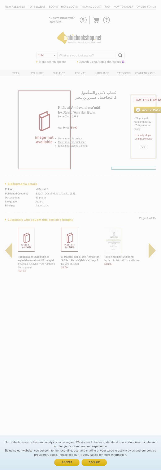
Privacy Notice (88, 454)
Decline (94, 462)
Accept (67, 462)
